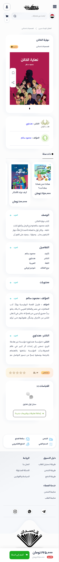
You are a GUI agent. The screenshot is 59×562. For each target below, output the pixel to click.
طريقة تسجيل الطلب (47, 464)
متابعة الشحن (50, 492)
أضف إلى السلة (17, 555)
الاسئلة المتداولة (23, 470)
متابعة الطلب (50, 498)
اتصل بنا (26, 464)
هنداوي (29, 124)
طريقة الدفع (50, 476)
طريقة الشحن (50, 470)
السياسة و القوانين (22, 476)
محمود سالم (26, 138)
